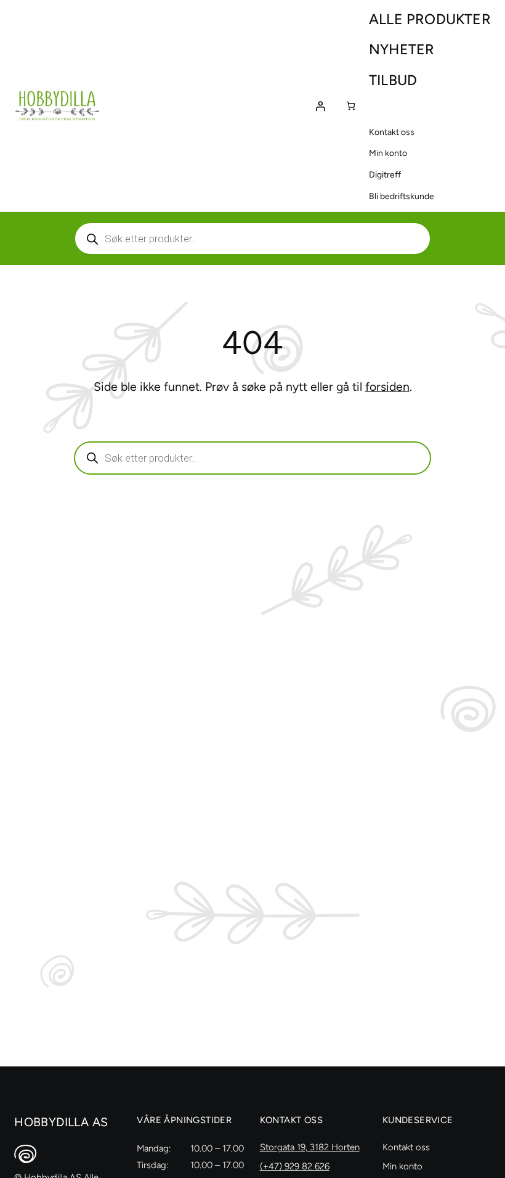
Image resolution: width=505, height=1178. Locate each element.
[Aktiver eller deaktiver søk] (252, 238)
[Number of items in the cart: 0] (351, 106)
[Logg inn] (320, 106)
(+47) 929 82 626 (294, 1166)
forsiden (387, 386)
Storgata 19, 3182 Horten (310, 1147)
